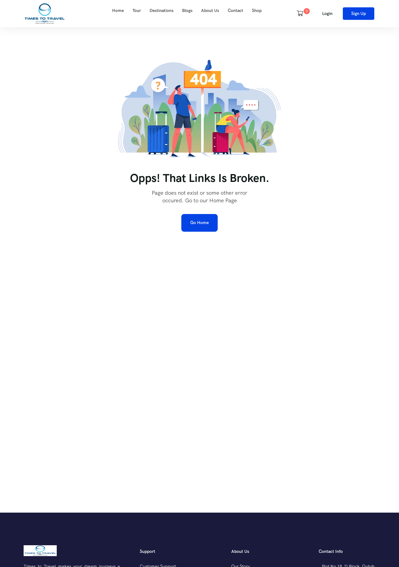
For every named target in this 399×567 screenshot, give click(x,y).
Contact (235, 10)
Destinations (161, 10)
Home (118, 10)
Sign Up (358, 13)
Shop (257, 10)
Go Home (199, 222)
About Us (210, 10)
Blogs (187, 10)
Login (327, 13)
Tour (136, 10)
